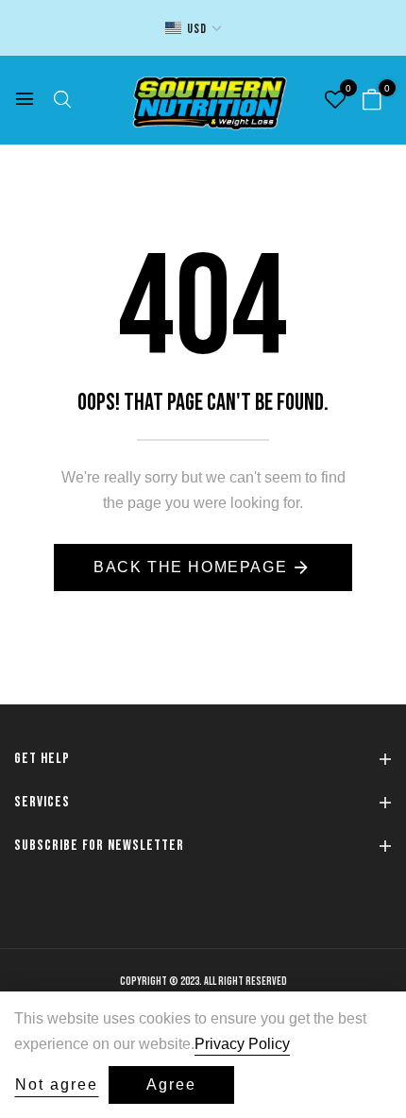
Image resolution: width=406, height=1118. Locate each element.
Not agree (56, 1084)
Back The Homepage (190, 567)
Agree (171, 1084)
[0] (372, 101)
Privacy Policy (242, 1044)
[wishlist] (335, 101)
